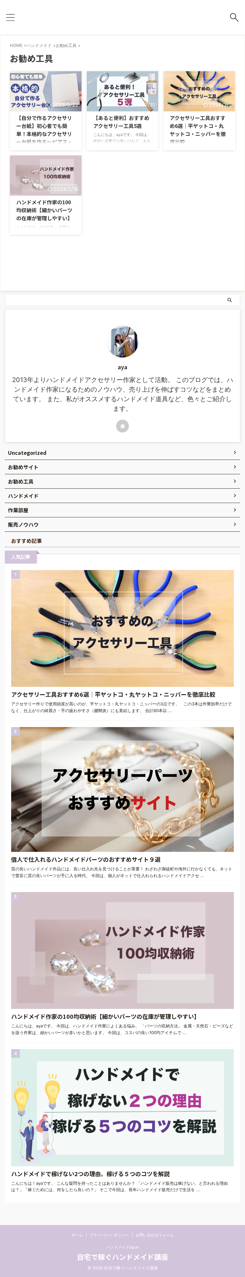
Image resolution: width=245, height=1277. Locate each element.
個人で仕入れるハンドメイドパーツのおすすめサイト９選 (85, 859)
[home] (122, 426)
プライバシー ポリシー (109, 1235)
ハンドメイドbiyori (122, 1247)
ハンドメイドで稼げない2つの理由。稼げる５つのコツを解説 (90, 1173)
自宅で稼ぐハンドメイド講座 (122, 1256)
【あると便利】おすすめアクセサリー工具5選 (121, 122)
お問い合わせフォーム (155, 1235)
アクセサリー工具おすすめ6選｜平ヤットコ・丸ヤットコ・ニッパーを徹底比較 (198, 130)
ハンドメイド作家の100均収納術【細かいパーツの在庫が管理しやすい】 (44, 210)
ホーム (77, 1235)
